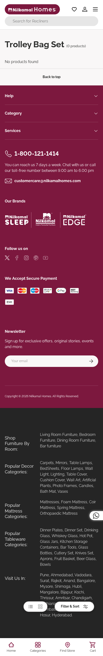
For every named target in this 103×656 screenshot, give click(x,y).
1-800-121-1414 (36, 153)
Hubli (76, 586)
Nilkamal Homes (40, 396)
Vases (62, 491)
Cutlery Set (63, 553)
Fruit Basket (64, 558)
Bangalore (86, 580)
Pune (44, 575)
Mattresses (49, 502)
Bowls (45, 564)
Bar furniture (50, 446)
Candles (86, 485)
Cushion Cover (52, 480)
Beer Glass (86, 558)
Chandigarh (82, 598)
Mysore (46, 586)
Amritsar (62, 598)
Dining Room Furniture (76, 440)
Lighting (57, 474)
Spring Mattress (70, 507)
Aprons (46, 558)
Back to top (52, 77)
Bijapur (66, 592)
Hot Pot (86, 536)
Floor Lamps (72, 468)
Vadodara (83, 575)
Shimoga (62, 586)
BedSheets (49, 468)
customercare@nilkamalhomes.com (47, 181)
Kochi (79, 592)
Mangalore (49, 592)
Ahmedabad (62, 575)
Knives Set (84, 553)
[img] (7, 258)
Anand (69, 580)
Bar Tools (68, 547)
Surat (44, 580)
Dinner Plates (51, 530)
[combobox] (51, 21)
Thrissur (46, 598)
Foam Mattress (74, 502)
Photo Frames (65, 485)
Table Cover (76, 474)
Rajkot (56, 580)
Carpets (47, 462)
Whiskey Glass (65, 536)
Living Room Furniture (58, 434)
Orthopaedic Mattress (59, 513)
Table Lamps (80, 462)
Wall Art (73, 480)
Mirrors (61, 462)
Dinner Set (73, 530)
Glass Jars (49, 541)
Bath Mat (48, 491)
